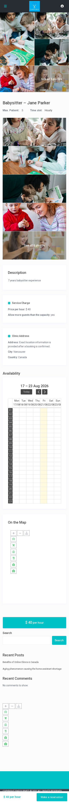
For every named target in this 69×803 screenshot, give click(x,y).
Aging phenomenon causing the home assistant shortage (32, 668)
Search (7, 633)
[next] (44, 391)
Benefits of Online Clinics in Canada (21, 662)
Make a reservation (52, 797)
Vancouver (19, 351)
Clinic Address (20, 336)
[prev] (38, 391)
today (26, 391)
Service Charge (21, 303)
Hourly (48, 110)
